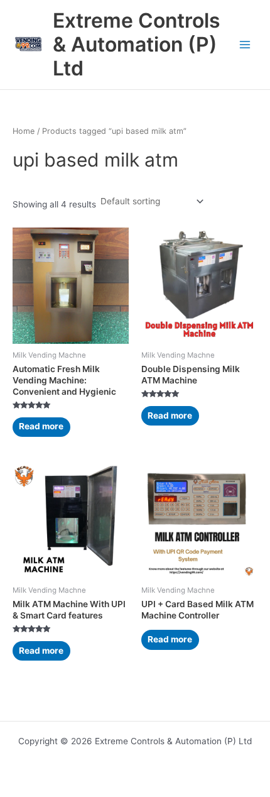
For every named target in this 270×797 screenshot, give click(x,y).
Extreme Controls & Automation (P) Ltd (136, 44)
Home (24, 131)
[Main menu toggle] (245, 45)
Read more (41, 426)
